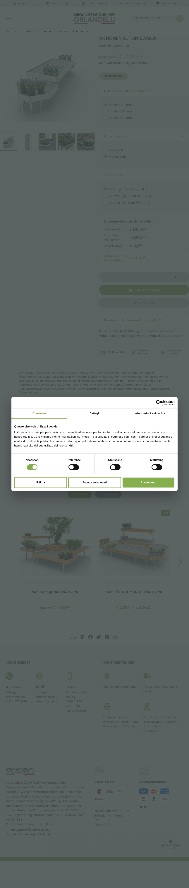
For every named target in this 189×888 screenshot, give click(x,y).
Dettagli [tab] (95, 413)
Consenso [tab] (39, 413)
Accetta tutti (148, 482)
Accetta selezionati (94, 482)
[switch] (73, 467)
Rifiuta (40, 482)
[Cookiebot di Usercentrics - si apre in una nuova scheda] (158, 402)
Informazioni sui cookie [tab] (150, 413)
